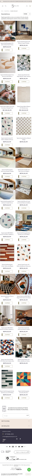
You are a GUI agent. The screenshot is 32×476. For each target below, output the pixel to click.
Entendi (28, 474)
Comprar (7, 50)
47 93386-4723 (9, 434)
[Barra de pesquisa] (5, 6)
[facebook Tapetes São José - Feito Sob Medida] (20, 438)
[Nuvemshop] (16, 468)
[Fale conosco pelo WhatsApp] (29, 469)
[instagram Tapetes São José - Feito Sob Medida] (16, 438)
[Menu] (2, 6)
